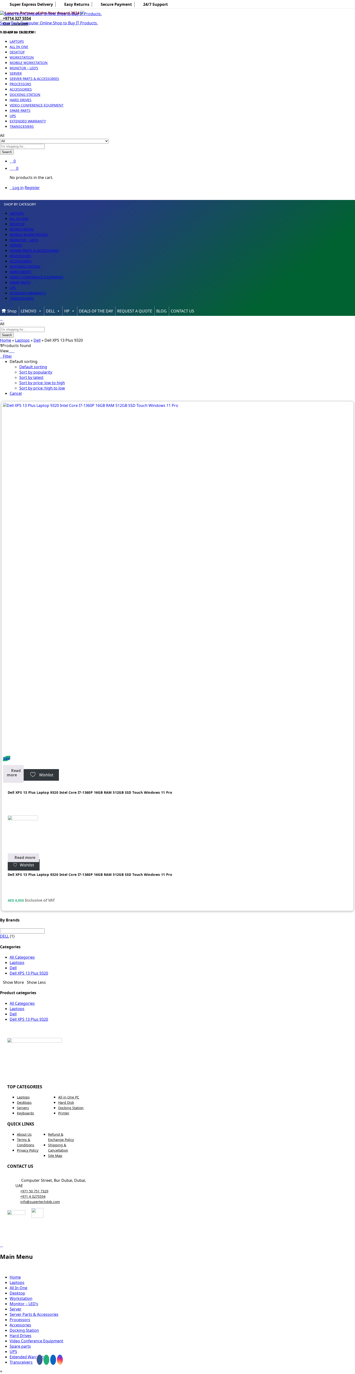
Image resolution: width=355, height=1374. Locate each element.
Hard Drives (20, 100)
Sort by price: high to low (42, 388)
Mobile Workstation (29, 62)
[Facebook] (40, 1360)
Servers (23, 1107)
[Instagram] (60, 1360)
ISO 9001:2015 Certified (194, 1236)
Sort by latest (31, 377)
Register (32, 187)
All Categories (22, 957)
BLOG (161, 311)
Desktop (17, 52)
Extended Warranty (28, 121)
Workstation (22, 57)
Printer (63, 1113)
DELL (50, 311)
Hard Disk (66, 1102)
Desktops (24, 1102)
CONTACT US (182, 311)
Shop (12, 311)
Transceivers (22, 126)
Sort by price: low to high (42, 382)
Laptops (17, 41)
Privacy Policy (27, 1150)
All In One (19, 46)
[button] (1, 1371)
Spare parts (20, 110)
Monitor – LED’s (24, 68)
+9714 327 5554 (17, 18)
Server (16, 73)
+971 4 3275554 (32, 1196)
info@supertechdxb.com (40, 1201)
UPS (13, 115)
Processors (20, 84)
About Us (24, 1134)
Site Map (55, 1155)
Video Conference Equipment (37, 105)
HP (67, 311)
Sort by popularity (35, 372)
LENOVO (28, 311)
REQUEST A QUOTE (134, 311)
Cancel (16, 393)
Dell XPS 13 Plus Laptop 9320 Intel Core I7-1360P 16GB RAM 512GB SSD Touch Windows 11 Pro (90, 792)
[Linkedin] (53, 1360)
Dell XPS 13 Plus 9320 (29, 973)
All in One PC (68, 1097)
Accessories (21, 89)
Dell (37, 340)
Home (5, 340)
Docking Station (25, 94)
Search (7, 152)
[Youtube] (46, 1360)
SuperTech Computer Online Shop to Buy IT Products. (49, 23)
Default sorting (33, 366)
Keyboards (25, 1113)
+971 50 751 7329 (34, 1191)
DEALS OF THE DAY (96, 311)
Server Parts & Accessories (34, 78)
